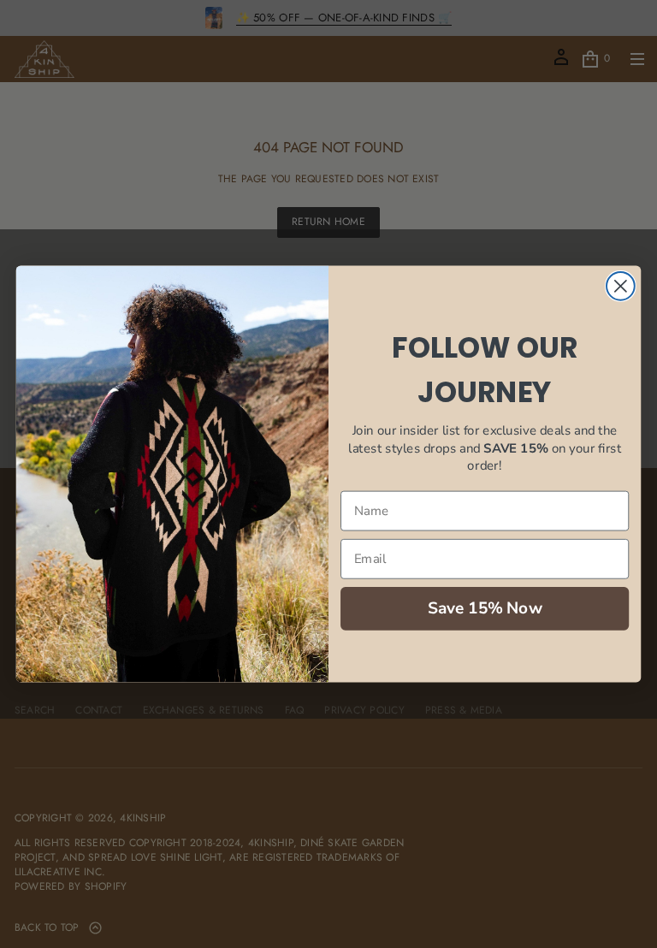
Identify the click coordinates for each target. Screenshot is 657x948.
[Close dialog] (621, 286)
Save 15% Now (485, 608)
